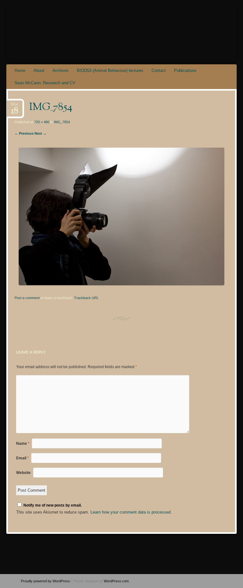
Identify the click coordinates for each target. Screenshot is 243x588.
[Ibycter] (103, 32)
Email (22, 458)
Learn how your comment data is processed (130, 512)
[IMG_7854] (121, 283)
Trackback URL (86, 298)
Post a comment (27, 298)
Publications (185, 70)
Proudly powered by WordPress (45, 581)
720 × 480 (41, 122)
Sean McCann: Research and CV (45, 82)
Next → (40, 133)
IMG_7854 (62, 122)
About (39, 70)
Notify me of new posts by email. (52, 505)
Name (22, 443)
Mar (14, 106)
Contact (159, 70)
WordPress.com (116, 581)
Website (23, 472)
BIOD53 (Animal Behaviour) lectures (110, 70)
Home (20, 70)
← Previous (24, 133)
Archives (61, 70)
